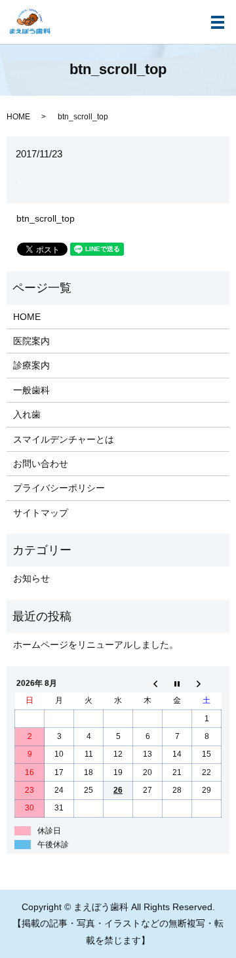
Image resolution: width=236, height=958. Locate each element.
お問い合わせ (40, 463)
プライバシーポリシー (59, 488)
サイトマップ (40, 513)
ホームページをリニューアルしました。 (95, 644)
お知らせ (31, 578)
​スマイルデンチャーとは (63, 439)
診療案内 (31, 365)
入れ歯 (27, 414)
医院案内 (31, 341)
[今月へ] (177, 683)
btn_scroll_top (45, 218)
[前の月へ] (148, 683)
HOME (18, 116)
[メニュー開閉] (217, 22)
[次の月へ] (207, 683)
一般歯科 (31, 390)
